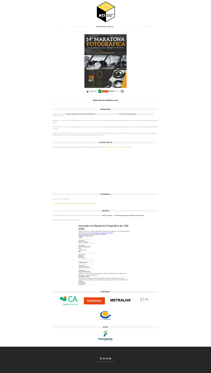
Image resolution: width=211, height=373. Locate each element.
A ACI (62, 26)
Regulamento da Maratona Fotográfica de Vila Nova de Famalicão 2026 (75, 203)
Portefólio (79, 26)
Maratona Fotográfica (104, 26)
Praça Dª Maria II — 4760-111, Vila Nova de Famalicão (117, 147)
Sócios (127, 26)
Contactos (146, 26)
